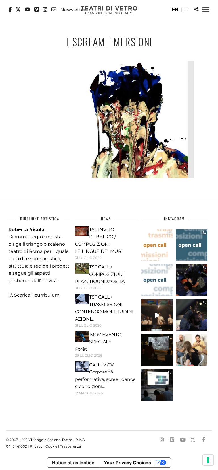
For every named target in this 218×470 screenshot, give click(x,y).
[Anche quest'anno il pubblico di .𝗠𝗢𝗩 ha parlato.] (191, 280)
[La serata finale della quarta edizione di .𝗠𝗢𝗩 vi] (191, 315)
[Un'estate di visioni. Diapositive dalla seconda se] (157, 350)
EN (175, 9)
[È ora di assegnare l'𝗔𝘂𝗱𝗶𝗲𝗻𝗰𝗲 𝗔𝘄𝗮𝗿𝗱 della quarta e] (157, 315)
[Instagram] (45, 9)
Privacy (36, 446)
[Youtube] (27, 9)
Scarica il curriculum (37, 295)
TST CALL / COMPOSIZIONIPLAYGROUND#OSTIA (100, 274)
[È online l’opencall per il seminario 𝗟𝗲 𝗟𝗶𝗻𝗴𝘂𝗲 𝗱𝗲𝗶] (157, 280)
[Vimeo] (36, 9)
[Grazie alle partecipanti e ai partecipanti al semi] (191, 350)
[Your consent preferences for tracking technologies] (208, 460)
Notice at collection (73, 462)
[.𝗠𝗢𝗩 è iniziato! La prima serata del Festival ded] (157, 385)
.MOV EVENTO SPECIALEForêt (98, 342)
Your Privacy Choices (127, 462)
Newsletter (72, 9)
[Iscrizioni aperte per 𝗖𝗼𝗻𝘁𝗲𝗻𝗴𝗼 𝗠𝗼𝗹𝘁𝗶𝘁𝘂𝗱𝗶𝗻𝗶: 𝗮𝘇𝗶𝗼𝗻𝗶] (157, 245)
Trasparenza (70, 446)
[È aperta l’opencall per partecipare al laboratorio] (191, 245)
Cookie (51, 446)
